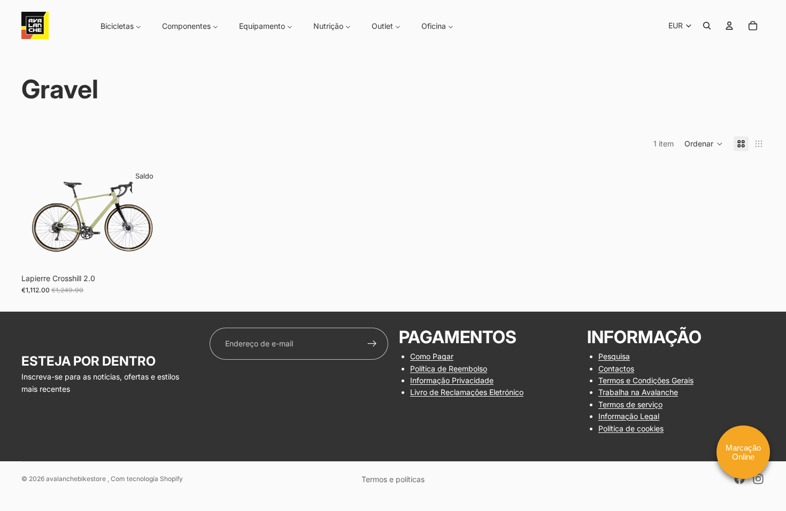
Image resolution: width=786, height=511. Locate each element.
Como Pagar (431, 356)
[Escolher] (146, 251)
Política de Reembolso (448, 368)
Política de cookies (631, 428)
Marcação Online (743, 452)
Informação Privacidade (452, 380)
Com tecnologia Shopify (147, 479)
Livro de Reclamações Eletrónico (466, 392)
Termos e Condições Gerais (645, 380)
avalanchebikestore (76, 479)
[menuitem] (114, 25)
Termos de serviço (630, 404)
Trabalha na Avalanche (638, 392)
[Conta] (729, 25)
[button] (703, 144)
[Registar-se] (372, 343)
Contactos (616, 368)
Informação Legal (628, 416)
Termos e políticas (393, 479)
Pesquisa (614, 356)
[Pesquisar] (707, 25)
